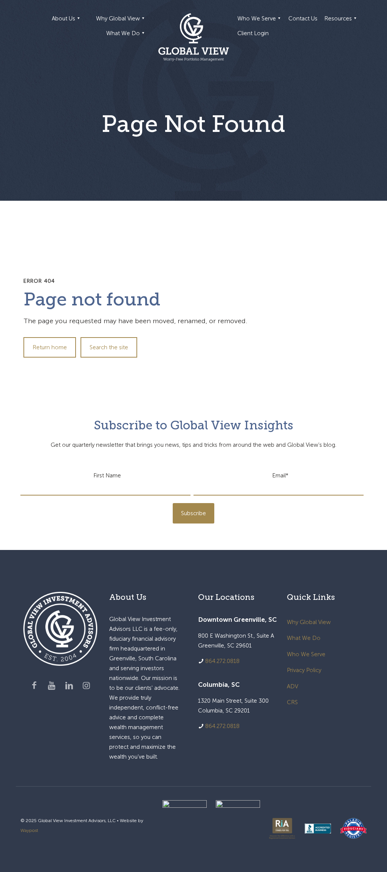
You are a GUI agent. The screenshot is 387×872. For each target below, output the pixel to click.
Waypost (29, 830)
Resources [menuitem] (338, 18)
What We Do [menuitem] (123, 33)
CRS (292, 702)
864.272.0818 (222, 661)
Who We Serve (306, 654)
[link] (185, 828)
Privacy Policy (304, 670)
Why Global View (309, 622)
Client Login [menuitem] (253, 33)
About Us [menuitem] (63, 18)
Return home (50, 347)
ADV (292, 686)
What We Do (303, 638)
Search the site (109, 347)
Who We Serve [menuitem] (256, 18)
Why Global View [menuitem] (118, 18)
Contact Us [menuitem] (302, 18)
